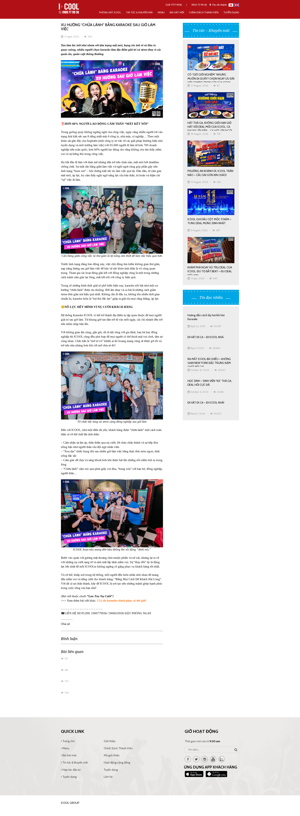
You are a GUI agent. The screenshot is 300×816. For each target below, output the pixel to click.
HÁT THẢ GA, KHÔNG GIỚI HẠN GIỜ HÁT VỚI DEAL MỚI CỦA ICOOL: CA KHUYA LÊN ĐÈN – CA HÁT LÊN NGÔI (210, 126)
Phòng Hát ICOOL (110, 12)
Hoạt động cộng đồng (117, 762)
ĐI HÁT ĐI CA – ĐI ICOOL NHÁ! (206, 402)
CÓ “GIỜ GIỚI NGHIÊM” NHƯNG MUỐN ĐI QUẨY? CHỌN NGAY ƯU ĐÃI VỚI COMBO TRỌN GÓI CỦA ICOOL (211, 77)
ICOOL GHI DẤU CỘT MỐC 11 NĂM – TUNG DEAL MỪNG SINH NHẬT (209, 221)
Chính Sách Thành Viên (203, 12)
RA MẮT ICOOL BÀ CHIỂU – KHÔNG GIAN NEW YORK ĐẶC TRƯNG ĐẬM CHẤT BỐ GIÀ (209, 362)
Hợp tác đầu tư (71, 769)
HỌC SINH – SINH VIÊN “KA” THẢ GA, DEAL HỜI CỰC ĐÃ (210, 383)
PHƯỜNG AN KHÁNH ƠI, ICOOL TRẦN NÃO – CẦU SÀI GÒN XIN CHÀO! (210, 173)
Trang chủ (68, 741)
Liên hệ (108, 776)
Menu (161, 12)
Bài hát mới (177, 12)
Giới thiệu (109, 741)
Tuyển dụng (231, 12)
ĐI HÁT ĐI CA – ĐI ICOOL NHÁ (206, 337)
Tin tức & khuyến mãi (139, 12)
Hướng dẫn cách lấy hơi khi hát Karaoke (206, 317)
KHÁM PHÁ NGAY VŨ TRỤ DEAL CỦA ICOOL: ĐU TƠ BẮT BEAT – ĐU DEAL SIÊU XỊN (210, 270)
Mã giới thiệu (111, 755)
